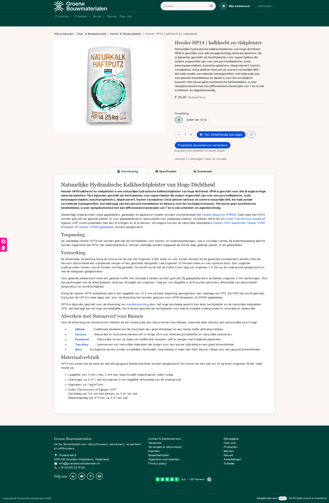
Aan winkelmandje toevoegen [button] (223, 134)
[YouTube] (81, 476)
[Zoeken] (211, 6)
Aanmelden (264, 6)
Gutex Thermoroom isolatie (243, 218)
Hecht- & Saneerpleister (125, 33)
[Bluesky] (99, 476)
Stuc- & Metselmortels (91, 33)
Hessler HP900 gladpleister (96, 227)
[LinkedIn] (73, 476)
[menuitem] (63, 16)
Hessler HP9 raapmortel (229, 223)
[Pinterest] (90, 476)
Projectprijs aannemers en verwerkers (203, 145)
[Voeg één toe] (191, 134)
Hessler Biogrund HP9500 (219, 214)
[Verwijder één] (178, 134)
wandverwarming (137, 304)
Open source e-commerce (311, 498)
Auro (78, 349)
